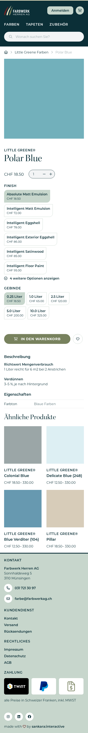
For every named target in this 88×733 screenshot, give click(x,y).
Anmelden (60, 10)
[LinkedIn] (19, 717)
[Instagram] (8, 717)
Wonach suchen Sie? (33, 36)
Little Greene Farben (32, 52)
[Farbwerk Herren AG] (17, 10)
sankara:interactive (48, 726)
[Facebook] (29, 717)
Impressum (13, 649)
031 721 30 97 (25, 588)
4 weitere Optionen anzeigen (34, 278)
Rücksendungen (18, 631)
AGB (7, 662)
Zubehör (59, 24)
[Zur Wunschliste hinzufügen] (78, 339)
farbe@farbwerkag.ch (33, 598)
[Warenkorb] (80, 10)
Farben (11, 24)
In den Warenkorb (41, 339)
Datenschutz (15, 656)
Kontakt (11, 618)
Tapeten (34, 24)
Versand (11, 625)
